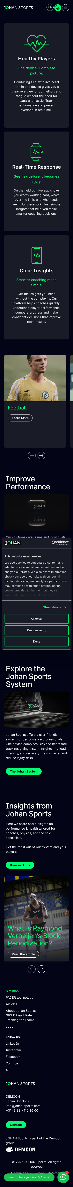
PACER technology (19, 997)
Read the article (23, 954)
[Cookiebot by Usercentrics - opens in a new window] (52, 542)
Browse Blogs (20, 865)
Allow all (36, 618)
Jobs (9, 1026)
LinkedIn (12, 1043)
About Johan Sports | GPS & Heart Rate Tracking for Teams (22, 1015)
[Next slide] (41, 455)
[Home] (18, 7)
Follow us (13, 1037)
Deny (36, 641)
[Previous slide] (32, 455)
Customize (34, 630)
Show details (52, 607)
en (50, 7)
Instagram (13, 1050)
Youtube (12, 1063)
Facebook (13, 1057)
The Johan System (24, 771)
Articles (11, 1004)
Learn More (20, 418)
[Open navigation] (65, 7)
